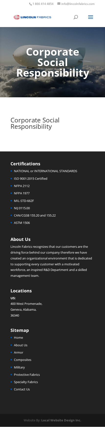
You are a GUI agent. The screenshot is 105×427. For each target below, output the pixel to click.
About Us (20, 345)
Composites (22, 359)
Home (18, 337)
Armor (18, 352)
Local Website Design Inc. (61, 420)
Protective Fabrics (27, 374)
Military (19, 367)
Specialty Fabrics (26, 382)
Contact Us (22, 389)
